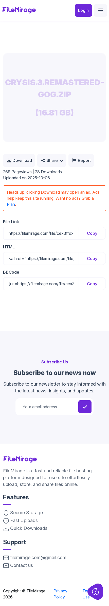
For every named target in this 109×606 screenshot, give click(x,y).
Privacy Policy (60, 593)
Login (83, 10)
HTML (9, 246)
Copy (92, 233)
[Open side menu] (100, 10)
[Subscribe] (85, 406)
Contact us (21, 565)
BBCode (11, 272)
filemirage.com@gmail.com (38, 557)
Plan (11, 204)
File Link (11, 221)
